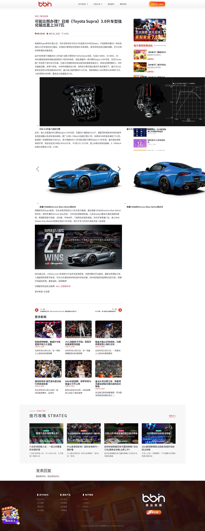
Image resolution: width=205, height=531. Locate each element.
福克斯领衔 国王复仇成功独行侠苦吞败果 (48, 382)
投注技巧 (111, 4)
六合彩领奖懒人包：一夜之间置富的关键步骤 (45, 448)
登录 (57, 476)
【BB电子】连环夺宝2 (156, 64)
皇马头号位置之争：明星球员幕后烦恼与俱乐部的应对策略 (108, 384)
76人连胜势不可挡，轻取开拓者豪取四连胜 (78, 343)
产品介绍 (96, 4)
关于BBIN (82, 4)
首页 (37, 16)
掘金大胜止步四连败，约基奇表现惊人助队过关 (108, 343)
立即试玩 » (150, 59)
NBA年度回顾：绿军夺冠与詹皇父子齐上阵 (78, 382)
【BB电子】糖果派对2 (156, 52)
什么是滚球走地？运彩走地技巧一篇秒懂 (83, 448)
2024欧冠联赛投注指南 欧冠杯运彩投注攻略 (158, 448)
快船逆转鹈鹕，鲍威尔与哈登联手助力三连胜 (48, 343)
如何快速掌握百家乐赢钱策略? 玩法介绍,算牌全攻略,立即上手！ (121, 448)
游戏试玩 (123, 4)
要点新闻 (44, 16)
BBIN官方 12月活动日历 (156, 141)
